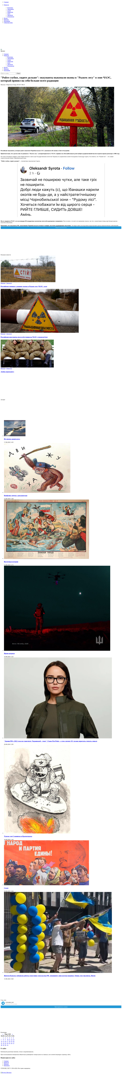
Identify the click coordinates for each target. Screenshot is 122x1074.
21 (1, 1043)
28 (1, 1045)
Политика (10, 7)
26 (11, 1043)
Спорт (9, 10)
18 (9, 1041)
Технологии (10, 16)
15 (3, 1041)
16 (5, 1041)
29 (3, 1045)
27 (13, 1043)
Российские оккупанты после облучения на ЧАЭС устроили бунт (24, 337)
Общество (10, 12)
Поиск (18, 73)
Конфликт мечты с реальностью (15, 495)
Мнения (6, 19)
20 (13, 1041)
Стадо (6, 888)
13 (13, 1039)
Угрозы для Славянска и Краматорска (18, 836)
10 (7, 1039)
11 (9, 1039)
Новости (6, 5)
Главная (6, 2)
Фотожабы (7, 21)
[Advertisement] (61, 36)
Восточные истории (11, 562)
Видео (6, 18)
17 (7, 1041)
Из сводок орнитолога (12, 439)
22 (3, 1043)
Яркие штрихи (9, 653)
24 (7, 1043)
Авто (8, 13)
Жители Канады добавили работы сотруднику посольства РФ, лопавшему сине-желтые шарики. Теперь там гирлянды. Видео (49, 976)
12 (11, 1039)
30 (5, 1045)
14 (1, 1041)
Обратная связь (8, 22)
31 (7, 1045)
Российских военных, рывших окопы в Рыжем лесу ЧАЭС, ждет (24, 286)
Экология (10, 15)
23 (5, 1043)
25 (9, 1043)
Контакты (7, 1065)
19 (11, 1041)
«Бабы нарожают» (7, 372)
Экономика (10, 9)
